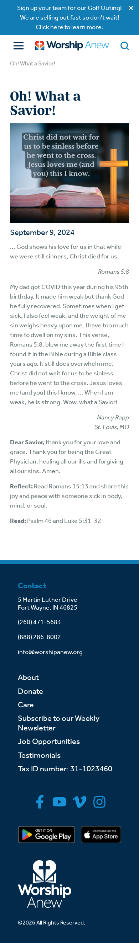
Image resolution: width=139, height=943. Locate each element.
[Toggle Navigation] (17, 46)
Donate (30, 691)
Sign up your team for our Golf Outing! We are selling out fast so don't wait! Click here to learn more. (69, 17)
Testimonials (39, 755)
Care (26, 704)
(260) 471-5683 (39, 622)
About (28, 677)
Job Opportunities (49, 741)
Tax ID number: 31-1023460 (65, 768)
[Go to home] (72, 45)
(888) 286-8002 (39, 637)
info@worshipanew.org (50, 652)
